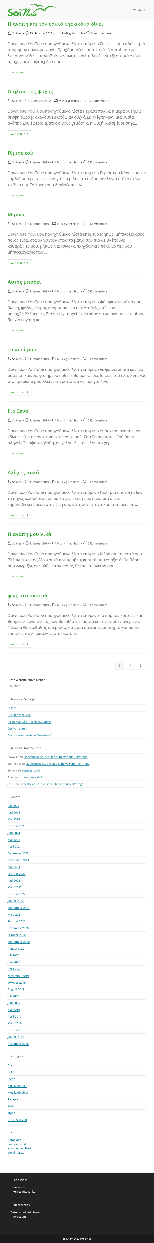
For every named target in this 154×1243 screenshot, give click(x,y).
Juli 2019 (13, 996)
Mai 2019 (14, 1010)
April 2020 (14, 969)
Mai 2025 (14, 819)
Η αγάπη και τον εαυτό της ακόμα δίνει (55, 23)
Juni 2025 (14, 812)
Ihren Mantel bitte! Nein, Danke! (29, 722)
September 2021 (19, 908)
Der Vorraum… (17, 728)
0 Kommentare (101, 33)
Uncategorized (17, 1120)
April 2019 (14, 1016)
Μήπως (16, 214)
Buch (11, 1065)
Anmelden (14, 1140)
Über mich (18, 1187)
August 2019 (16, 989)
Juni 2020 (14, 962)
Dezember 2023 (18, 853)
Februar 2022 (16, 894)
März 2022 (15, 887)
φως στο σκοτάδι (28, 595)
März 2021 (15, 914)
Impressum (18, 1216)
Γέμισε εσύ (20, 152)
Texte (11, 1106)
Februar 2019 (16, 1030)
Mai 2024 (14, 840)
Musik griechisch (71, 33)
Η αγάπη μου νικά (29, 534)
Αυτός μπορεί (24, 281)
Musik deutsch (17, 1086)
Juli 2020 (13, 955)
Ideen (11, 1079)
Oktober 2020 (17, 935)
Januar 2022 (16, 901)
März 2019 (15, 1023)
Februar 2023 (16, 874)
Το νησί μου (22, 349)
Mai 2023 (14, 867)
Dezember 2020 (18, 928)
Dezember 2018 (18, 1044)
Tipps (11, 1113)
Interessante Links (23, 1191)
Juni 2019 (14, 1003)
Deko (11, 1072)
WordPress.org (17, 1152)
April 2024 (14, 846)
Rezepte (13, 1099)
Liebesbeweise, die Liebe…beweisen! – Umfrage (55, 757)
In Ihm (12, 708)
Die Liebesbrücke (19, 715)
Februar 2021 (16, 921)
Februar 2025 (16, 826)
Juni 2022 (14, 880)
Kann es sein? (31, 770)
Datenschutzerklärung (26, 1212)
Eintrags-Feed (17, 1144)
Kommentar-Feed (19, 1148)
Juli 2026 (13, 806)
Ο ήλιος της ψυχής (30, 91)
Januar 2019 (16, 1037)
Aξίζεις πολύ (23, 472)
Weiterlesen (21, 73)
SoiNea (17, 33)
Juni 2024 (14, 833)
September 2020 (19, 942)
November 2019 (18, 976)
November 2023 (18, 860)
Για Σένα (18, 411)
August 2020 (16, 948)
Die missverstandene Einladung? (30, 735)
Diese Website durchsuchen (26, 680)
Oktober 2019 (17, 982)
